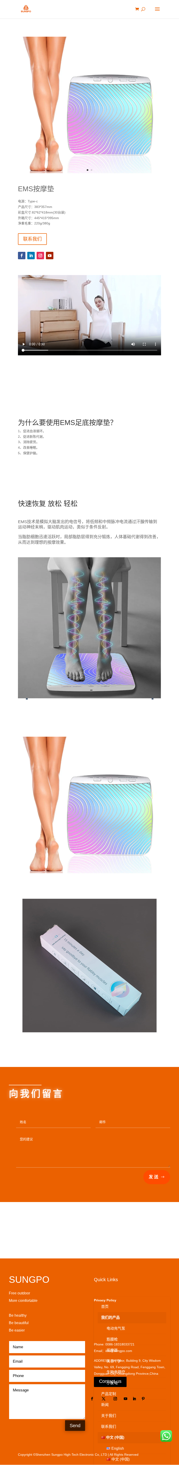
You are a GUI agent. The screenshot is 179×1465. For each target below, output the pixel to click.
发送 (154, 1177)
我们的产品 (110, 1317)
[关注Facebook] (21, 255)
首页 (105, 1307)
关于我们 (108, 1416)
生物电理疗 (116, 1372)
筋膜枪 (112, 1339)
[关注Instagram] (40, 255)
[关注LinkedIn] (31, 255)
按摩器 (112, 1350)
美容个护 (114, 1361)
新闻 (105, 1405)
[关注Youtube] (49, 255)
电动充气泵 (116, 1328)
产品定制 (108, 1394)
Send (75, 1425)
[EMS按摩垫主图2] (89, 178)
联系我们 (32, 239)
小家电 (112, 1383)
